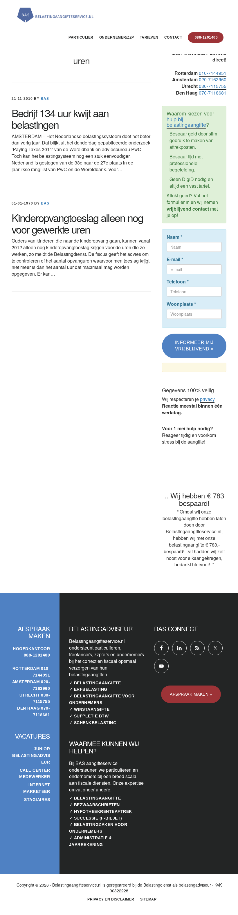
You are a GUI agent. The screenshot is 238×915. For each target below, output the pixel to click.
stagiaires (37, 799)
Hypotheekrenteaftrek (103, 811)
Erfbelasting (90, 689)
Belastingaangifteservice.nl (55, 13)
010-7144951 (212, 73)
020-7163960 (212, 79)
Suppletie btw (91, 716)
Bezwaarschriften (97, 804)
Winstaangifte (92, 709)
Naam (174, 237)
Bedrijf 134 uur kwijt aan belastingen (60, 118)
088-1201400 (37, 655)
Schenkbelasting (95, 722)
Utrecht (29, 695)
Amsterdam (26, 681)
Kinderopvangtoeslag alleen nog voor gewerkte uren (77, 223)
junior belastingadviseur (31, 755)
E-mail (175, 259)
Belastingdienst (157, 885)
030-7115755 (212, 86)
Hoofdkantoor (31, 648)
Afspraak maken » (191, 694)
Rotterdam (26, 668)
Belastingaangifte (97, 683)
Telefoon (178, 282)
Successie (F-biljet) (98, 818)
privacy (207, 399)
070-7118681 (212, 92)
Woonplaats (181, 304)
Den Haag (28, 708)
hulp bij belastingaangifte (186, 122)
